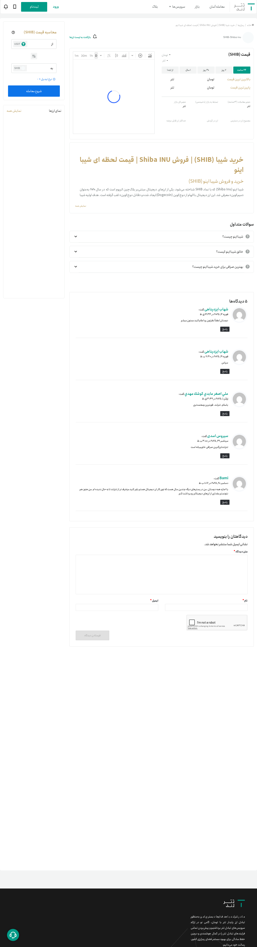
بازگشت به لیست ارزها (80, 37)
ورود (56, 6)
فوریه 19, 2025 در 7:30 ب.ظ (214, 356)
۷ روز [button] (224, 70)
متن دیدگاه (241, 552)
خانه (249, 25)
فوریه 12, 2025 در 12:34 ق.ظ (214, 314)
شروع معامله (34, 91)
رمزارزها (240, 25)
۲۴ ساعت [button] (241, 70)
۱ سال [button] (188, 70)
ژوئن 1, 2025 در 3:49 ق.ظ (215, 399)
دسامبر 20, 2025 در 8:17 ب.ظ (213, 483)
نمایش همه (14, 110)
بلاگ (155, 6)
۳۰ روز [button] (206, 70)
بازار (197, 6)
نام (245, 601)
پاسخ (224, 329)
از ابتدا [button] (170, 70)
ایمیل (154, 601)
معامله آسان (217, 6)
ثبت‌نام (34, 6)
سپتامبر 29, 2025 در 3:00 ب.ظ (212, 441)
